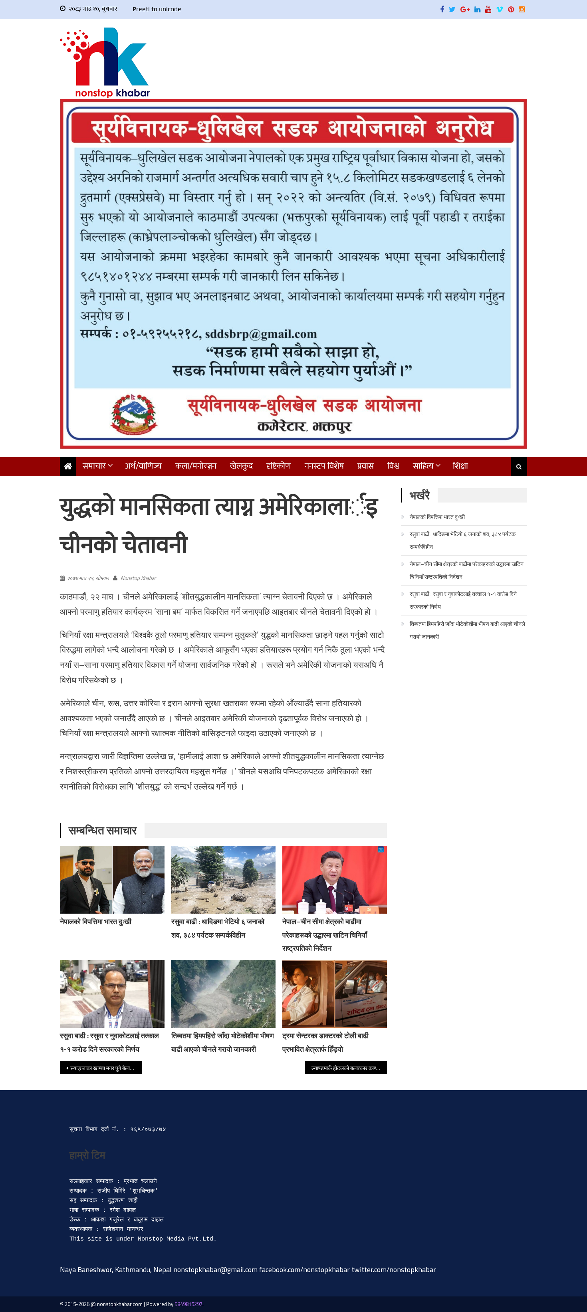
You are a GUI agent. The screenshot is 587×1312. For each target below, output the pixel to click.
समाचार (94, 466)
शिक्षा (460, 466)
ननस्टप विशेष (324, 466)
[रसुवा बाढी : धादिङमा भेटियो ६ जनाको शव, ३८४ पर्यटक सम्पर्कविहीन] (223, 880)
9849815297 (188, 1304)
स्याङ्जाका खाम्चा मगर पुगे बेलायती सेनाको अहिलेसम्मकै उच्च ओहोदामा (106, 1068)
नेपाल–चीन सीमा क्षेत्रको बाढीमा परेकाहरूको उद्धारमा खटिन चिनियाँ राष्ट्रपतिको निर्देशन (324, 935)
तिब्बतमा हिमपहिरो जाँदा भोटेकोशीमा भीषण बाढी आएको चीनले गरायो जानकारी (467, 630)
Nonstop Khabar (138, 578)
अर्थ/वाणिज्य (143, 466)
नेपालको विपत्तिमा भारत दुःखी (95, 921)
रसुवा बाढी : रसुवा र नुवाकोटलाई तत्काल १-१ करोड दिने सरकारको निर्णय (463, 600)
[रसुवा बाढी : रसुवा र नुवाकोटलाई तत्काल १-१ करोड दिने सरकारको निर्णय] (112, 994)
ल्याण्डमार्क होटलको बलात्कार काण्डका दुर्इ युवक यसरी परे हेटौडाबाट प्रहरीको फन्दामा (349, 1068)
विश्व (393, 466)
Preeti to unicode (157, 9)
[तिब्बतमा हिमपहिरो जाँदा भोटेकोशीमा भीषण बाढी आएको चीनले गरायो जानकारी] (223, 994)
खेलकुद (241, 466)
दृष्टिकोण (278, 466)
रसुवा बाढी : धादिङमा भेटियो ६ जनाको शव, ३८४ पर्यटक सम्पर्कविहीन (463, 540)
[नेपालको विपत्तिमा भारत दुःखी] (112, 880)
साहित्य (423, 466)
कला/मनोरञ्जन (195, 466)
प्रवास (365, 466)
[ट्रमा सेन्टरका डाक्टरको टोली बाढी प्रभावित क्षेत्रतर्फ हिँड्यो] (334, 994)
